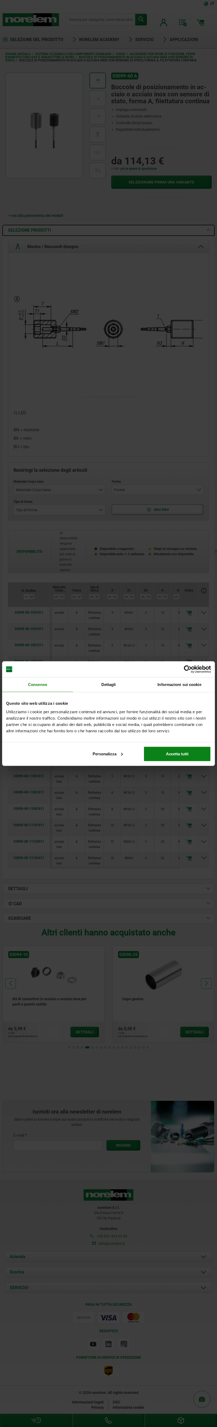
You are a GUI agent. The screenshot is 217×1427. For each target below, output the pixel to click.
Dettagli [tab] (108, 684)
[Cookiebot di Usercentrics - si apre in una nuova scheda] (188, 669)
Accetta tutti (177, 753)
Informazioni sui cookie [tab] (179, 684)
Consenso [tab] (37, 684)
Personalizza (104, 753)
